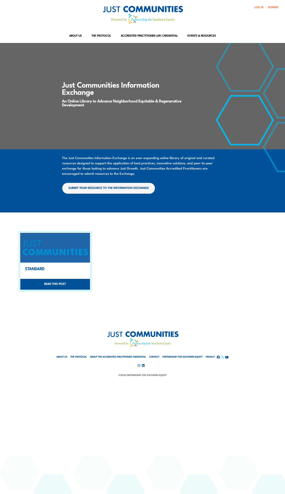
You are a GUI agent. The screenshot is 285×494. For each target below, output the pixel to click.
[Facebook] (143, 384)
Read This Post (55, 284)
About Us (75, 35)
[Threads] (143, 415)
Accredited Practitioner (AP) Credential (149, 35)
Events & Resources (201, 35)
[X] (143, 405)
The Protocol (101, 35)
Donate (273, 7)
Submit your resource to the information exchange (108, 188)
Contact (154, 357)
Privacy (210, 357)
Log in (258, 7)
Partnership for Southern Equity (182, 357)
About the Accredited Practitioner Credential (118, 357)
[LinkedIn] (143, 395)
